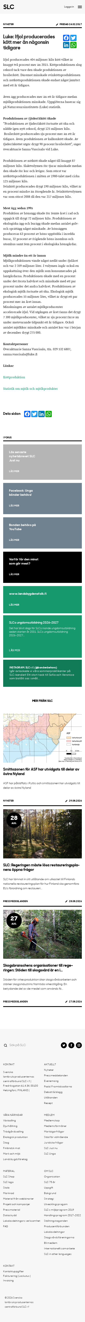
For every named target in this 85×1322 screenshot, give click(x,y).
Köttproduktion (14, 377)
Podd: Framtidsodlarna (58, 1087)
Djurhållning (10, 1126)
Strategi (49, 1199)
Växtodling (9, 1121)
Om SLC (48, 1171)
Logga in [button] (69, 7)
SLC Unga (50, 1154)
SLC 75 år (50, 1182)
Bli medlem (50, 1243)
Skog (6, 1143)
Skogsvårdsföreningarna (59, 1237)
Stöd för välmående (56, 1137)
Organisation (52, 1177)
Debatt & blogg (53, 1092)
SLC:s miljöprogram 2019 (59, 1210)
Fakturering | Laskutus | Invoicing (16, 1278)
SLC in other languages (58, 1254)
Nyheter (8, 24)
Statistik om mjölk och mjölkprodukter (30, 389)
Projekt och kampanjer (16, 1204)
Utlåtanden (51, 1098)
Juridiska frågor (53, 1143)
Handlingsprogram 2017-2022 (62, 1215)
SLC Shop (8, 1177)
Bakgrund (50, 1193)
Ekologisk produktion (15, 1137)
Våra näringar (13, 1115)
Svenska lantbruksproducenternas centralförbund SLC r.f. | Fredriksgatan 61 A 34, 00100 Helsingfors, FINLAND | (20, 1081)
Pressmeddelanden (15, 901)
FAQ (5, 1226)
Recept (48, 1103)
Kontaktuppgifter (13, 1271)
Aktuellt (50, 1064)
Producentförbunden (56, 1226)
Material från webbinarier (18, 1199)
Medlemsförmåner (55, 1126)
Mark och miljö (11, 1154)
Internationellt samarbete (59, 1249)
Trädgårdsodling (13, 1132)
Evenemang (51, 1081)
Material (9, 1171)
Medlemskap (52, 1121)
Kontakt (9, 1064)
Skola (6, 1188)
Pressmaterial (11, 1210)
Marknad (8, 1193)
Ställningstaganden (56, 1221)
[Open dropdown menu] (80, 7)
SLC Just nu (51, 1148)
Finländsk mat (11, 1148)
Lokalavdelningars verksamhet (21, 1221)
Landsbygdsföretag (15, 1159)
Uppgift (48, 1188)
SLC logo (8, 1182)
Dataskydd (10, 1215)
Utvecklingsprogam (56, 1204)
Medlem (49, 1115)
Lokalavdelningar (54, 1232)
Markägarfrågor (54, 1132)
